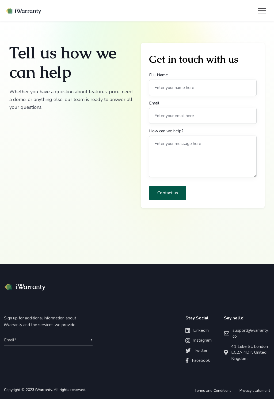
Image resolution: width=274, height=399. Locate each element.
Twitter (200, 350)
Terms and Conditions (213, 390)
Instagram (202, 340)
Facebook (201, 360)
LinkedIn (201, 330)
